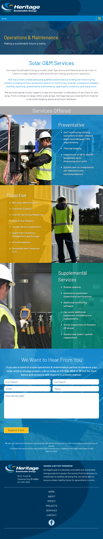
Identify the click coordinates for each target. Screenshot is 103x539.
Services (51, 510)
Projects (51, 505)
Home (51, 491)
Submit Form (16, 430)
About (51, 496)
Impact (51, 501)
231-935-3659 (67, 370)
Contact (52, 515)
